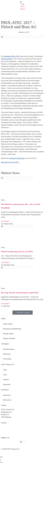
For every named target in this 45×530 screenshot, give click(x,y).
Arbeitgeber (5, 344)
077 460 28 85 (14, 432)
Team (5, 370)
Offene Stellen (8, 324)
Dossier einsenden (9, 338)
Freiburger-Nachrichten (17, 158)
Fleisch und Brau (6, 59)
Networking (7, 359)
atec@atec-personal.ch (8, 429)
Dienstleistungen (8, 349)
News (5, 375)
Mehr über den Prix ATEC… (10, 162)
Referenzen (7, 354)
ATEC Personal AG (7, 364)
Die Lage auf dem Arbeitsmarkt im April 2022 (19, 293)
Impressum (6, 384)
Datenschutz (7, 400)
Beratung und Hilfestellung (12, 329)
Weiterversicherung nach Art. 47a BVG (17, 251)
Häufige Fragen (8, 333)
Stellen (3, 318)
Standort (6, 379)
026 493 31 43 (6, 427)
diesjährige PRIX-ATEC (12, 56)
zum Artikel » (5, 221)
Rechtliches (5, 390)
